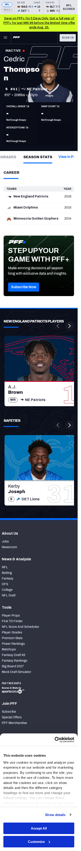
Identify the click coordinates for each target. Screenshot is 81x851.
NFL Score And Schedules (20, 626)
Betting (7, 573)
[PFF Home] (16, 38)
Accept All (39, 828)
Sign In (68, 37)
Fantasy (7, 578)
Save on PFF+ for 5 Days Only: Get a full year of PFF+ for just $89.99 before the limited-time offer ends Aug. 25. (39, 23)
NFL (7, 4)
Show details (55, 815)
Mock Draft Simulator (16, 672)
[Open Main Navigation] (5, 38)
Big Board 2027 (13, 666)
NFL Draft (9, 595)
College (7, 589)
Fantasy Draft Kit (13, 655)
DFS (5, 584)
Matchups (9, 649)
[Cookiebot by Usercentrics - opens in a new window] (55, 740)
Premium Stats (12, 638)
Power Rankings (13, 643)
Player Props (11, 615)
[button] (23, 287)
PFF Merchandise (14, 723)
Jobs (5, 541)
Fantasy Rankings (14, 660)
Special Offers (12, 717)
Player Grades (12, 632)
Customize (36, 842)
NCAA (7, 10)
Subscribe (9, 711)
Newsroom (9, 547)
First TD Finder (12, 621)
